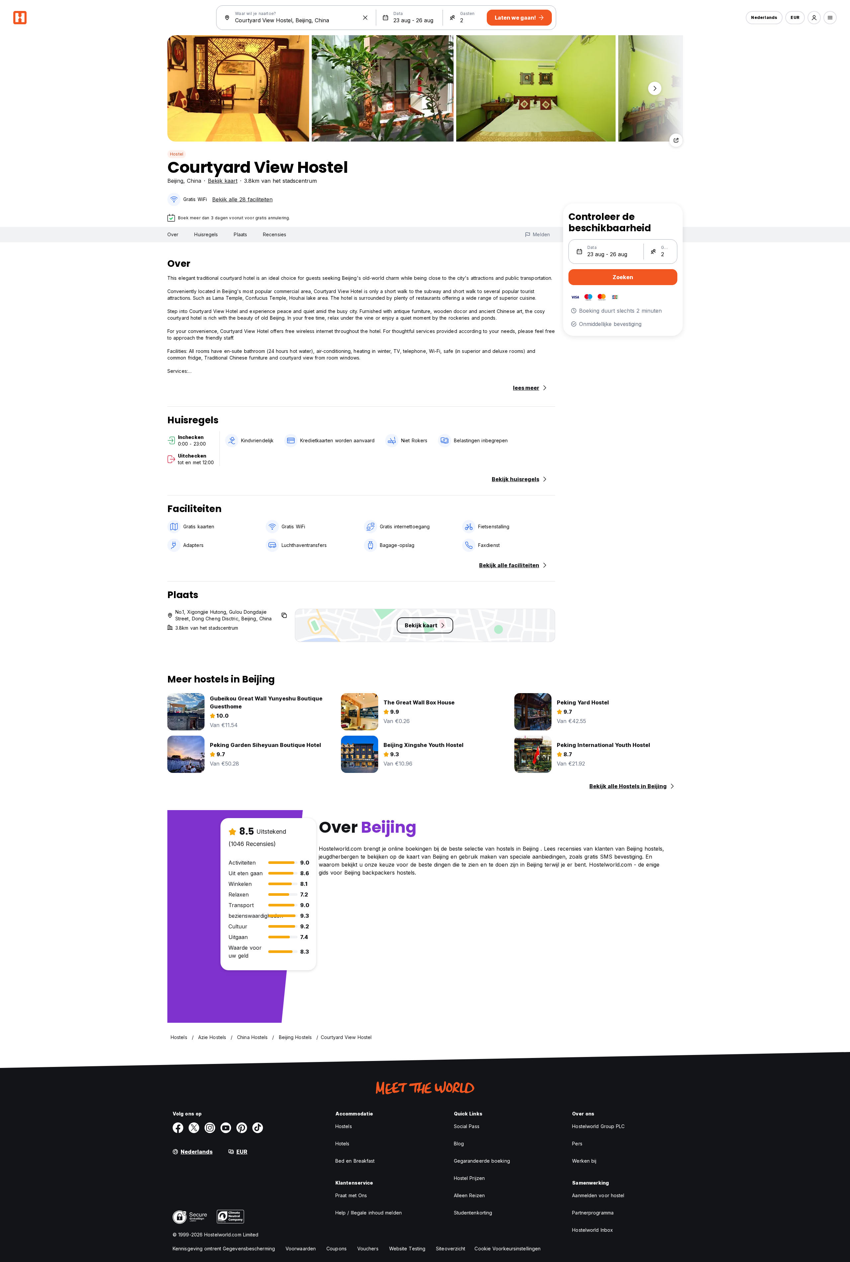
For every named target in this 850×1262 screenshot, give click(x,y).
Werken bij (584, 1161)
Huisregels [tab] (206, 234)
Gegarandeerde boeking (482, 1161)
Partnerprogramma (593, 1212)
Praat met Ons (351, 1195)
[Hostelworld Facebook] (178, 1127)
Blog (459, 1143)
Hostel (176, 154)
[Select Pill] (814, 17)
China (194, 180)
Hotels (342, 1143)
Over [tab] (172, 234)
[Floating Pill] (654, 88)
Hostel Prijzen (469, 1178)
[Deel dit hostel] (676, 140)
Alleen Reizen (469, 1195)
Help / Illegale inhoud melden (368, 1212)
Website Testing (407, 1248)
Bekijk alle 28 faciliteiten (242, 199)
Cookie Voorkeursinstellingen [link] (507, 1248)
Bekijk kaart (222, 180)
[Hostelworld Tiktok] (257, 1127)
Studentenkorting (473, 1212)
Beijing (175, 180)
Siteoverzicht (450, 1248)
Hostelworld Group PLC (598, 1126)
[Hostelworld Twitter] (194, 1127)
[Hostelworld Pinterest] (241, 1127)
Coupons (336, 1248)
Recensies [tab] (274, 234)
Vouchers (368, 1248)
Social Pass (466, 1126)
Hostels (343, 1126)
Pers (577, 1143)
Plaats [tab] (240, 234)
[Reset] (365, 18)
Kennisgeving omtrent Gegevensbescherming (224, 1248)
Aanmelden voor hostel (598, 1195)
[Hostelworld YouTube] (225, 1127)
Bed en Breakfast (355, 1161)
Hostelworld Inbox (592, 1230)
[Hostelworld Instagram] (210, 1127)
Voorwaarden (301, 1248)
